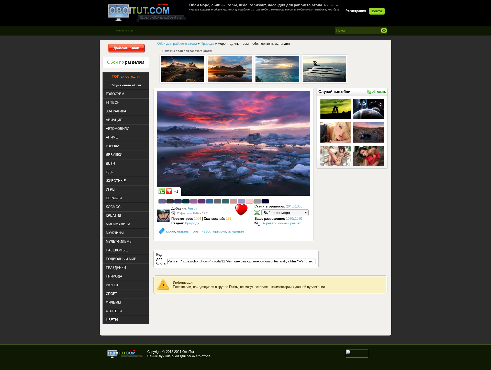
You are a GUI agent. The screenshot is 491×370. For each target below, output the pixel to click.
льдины (183, 231)
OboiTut (188, 352)
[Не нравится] (169, 191)
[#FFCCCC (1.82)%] (249, 201)
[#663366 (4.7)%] (202, 201)
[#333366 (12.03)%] (178, 201)
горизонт (219, 231)
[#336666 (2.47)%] (225, 201)
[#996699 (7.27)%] (194, 201)
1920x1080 (294, 219)
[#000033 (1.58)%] (265, 201)
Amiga (192, 208)
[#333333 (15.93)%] (170, 201)
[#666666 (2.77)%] (217, 201)
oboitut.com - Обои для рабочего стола (147, 12)
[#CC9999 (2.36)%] (233, 201)
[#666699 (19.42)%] (162, 201)
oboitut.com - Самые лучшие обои (125, 354)
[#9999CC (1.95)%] (241, 201)
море (170, 231)
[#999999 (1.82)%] (257, 201)
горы (195, 231)
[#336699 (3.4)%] (210, 201)
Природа (192, 223)
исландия (236, 231)
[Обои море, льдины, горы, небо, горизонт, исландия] (233, 143)
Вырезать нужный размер (281, 223)
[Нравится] (162, 191)
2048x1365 (294, 206)
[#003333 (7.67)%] (186, 201)
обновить (379, 92)
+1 (176, 191)
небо (206, 231)
